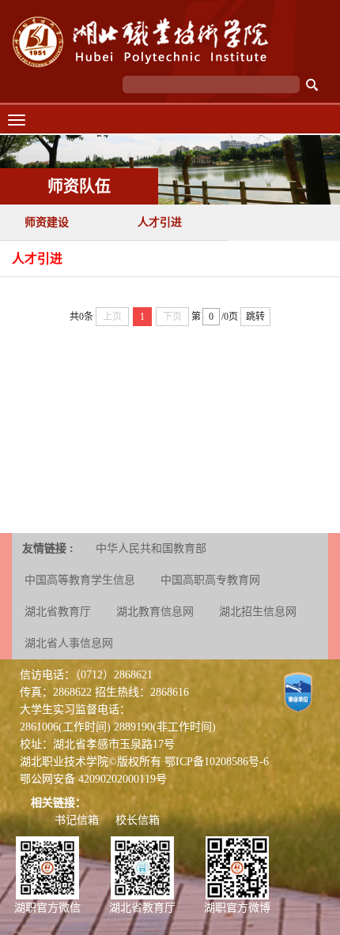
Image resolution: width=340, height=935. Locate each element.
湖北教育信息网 (155, 612)
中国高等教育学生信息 (80, 580)
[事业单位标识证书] (298, 691)
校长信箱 (137, 820)
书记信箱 (77, 820)
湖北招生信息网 (258, 612)
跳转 (255, 316)
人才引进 (160, 222)
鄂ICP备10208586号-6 (216, 762)
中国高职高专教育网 (210, 580)
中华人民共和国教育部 (151, 548)
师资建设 (47, 222)
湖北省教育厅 (58, 612)
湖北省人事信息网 (69, 643)
